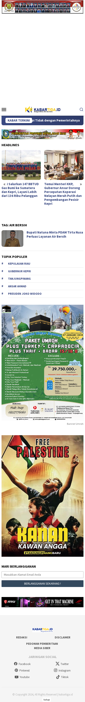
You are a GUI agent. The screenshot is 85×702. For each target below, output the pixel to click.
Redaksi (21, 637)
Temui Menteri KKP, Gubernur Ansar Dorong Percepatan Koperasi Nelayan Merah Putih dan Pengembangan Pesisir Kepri (63, 194)
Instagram (65, 670)
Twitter (65, 664)
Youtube (24, 677)
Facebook (25, 664)
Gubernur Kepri (19, 271)
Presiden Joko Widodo (25, 294)
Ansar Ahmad (17, 286)
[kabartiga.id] (42, 109)
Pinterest (24, 670)
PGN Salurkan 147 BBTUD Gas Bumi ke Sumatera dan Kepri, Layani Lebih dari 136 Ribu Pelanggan (20, 190)
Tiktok (64, 677)
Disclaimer (62, 637)
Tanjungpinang (19, 279)
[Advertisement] (42, 58)
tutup (47, 699)
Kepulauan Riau (19, 264)
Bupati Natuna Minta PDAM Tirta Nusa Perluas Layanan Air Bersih (55, 234)
